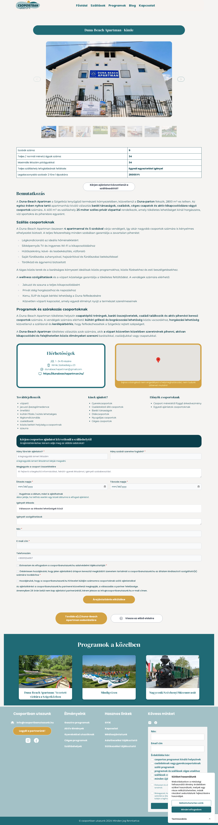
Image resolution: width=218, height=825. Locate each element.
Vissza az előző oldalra (139, 618)
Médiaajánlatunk (116, 734)
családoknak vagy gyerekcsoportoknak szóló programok (178, 765)
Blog (132, 5)
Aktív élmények (74, 728)
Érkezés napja (24, 481)
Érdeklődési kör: (160, 755)
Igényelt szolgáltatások (29, 516)
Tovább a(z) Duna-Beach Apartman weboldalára (81, 618)
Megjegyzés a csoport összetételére (36, 466)
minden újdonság (165, 778)
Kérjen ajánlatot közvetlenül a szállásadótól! (109, 186)
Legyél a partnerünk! (32, 731)
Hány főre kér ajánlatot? (30, 451)
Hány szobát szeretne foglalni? (127, 451)
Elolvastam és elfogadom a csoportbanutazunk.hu (63, 565)
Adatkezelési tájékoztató (121, 740)
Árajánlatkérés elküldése (109, 599)
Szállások (98, 5)
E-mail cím (23, 541)
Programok (117, 5)
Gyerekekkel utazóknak (79, 734)
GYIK (108, 722)
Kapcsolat (147, 5)
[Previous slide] (37, 79)
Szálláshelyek (73, 746)
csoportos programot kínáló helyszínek (178, 759)
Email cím (157, 743)
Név (19, 528)
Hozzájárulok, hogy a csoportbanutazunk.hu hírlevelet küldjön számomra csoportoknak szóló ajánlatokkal (77, 580)
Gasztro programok (77, 722)
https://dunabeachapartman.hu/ (63, 373)
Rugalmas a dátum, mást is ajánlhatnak (41, 493)
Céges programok (75, 740)
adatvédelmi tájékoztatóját (90, 565)
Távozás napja (119, 481)
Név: (153, 731)
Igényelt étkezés (25, 502)
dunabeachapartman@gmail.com (63, 369)
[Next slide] (180, 79)
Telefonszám (23, 553)
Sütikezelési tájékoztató (120, 746)
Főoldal (81, 5)
